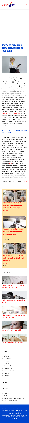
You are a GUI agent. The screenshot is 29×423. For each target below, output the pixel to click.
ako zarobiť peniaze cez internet (11, 113)
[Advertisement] (14, 24)
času (14, 145)
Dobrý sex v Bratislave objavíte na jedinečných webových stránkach (12, 205)
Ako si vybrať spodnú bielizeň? (12, 343)
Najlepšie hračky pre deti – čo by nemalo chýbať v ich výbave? (13, 257)
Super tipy (25, 181)
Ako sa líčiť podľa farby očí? (11, 330)
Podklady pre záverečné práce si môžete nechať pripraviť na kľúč (13, 231)
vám (10, 163)
